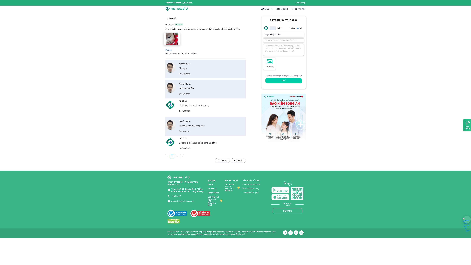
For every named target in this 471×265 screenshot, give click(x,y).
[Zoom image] (172, 39)
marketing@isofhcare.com (182, 201)
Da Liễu (168, 50)
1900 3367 (188, 3)
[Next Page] (182, 156)
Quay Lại (172, 18)
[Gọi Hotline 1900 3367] (467, 219)
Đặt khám (287, 211)
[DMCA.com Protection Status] (173, 221)
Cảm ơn (224, 160)
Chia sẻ (239, 160)
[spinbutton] (273, 28)
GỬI (283, 81)
